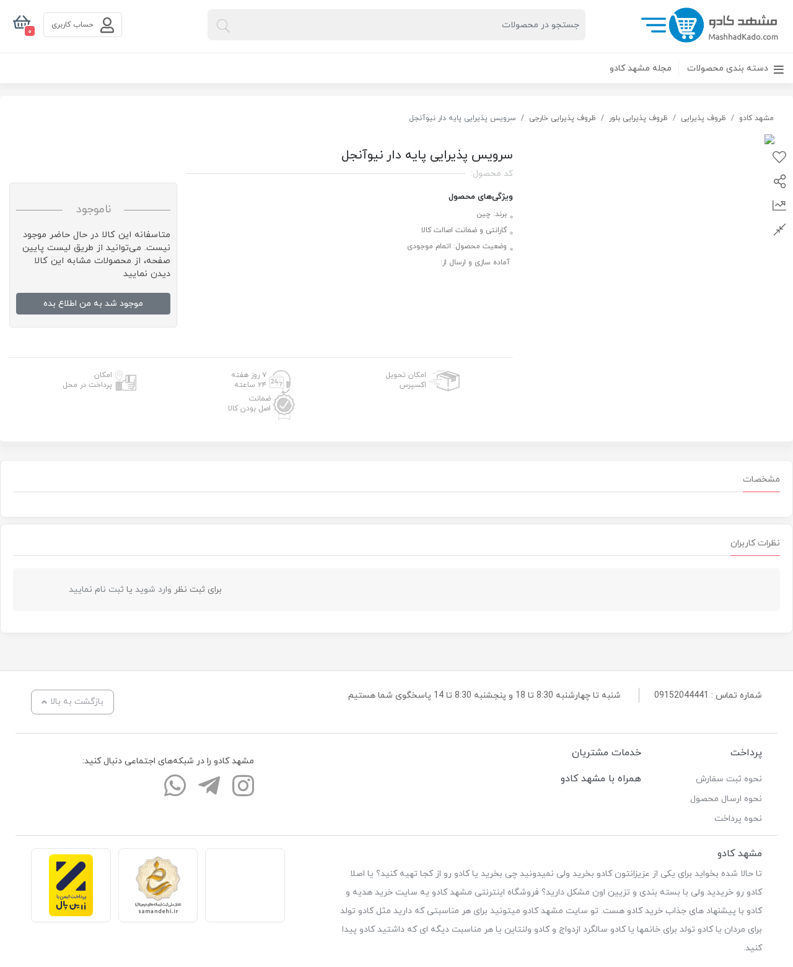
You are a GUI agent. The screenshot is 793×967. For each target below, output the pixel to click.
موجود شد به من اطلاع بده (93, 304)
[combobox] (396, 24)
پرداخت (746, 753)
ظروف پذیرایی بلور (638, 118)
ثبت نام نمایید (96, 590)
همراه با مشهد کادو (601, 779)
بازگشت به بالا (76, 702)
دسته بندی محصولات (729, 68)
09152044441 (681, 695)
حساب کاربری (73, 25)
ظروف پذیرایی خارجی (562, 118)
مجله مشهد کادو (641, 68)
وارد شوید (153, 590)
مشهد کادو (756, 118)
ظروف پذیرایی (703, 118)
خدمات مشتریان (606, 753)
